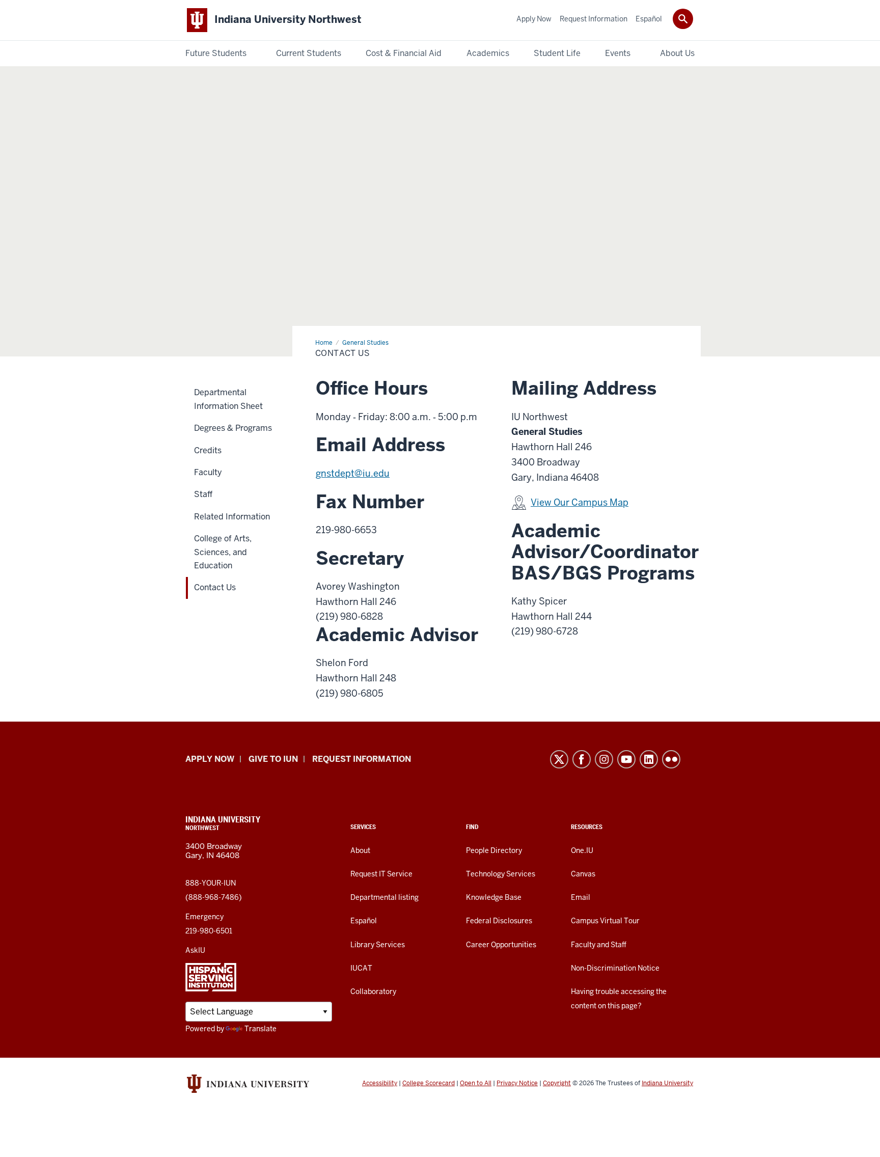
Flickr (671, 759)
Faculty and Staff (598, 944)
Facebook (581, 759)
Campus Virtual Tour (605, 920)
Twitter (559, 759)
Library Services (377, 944)
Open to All (475, 1083)
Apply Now (209, 759)
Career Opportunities (501, 944)
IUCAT (361, 968)
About (360, 850)
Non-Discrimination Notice (615, 968)
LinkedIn (649, 759)
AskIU (195, 950)
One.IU (582, 850)
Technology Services (500, 873)
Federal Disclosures (499, 920)
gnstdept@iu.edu (353, 473)
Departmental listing (384, 897)
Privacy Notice (517, 1083)
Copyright (557, 1083)
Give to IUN (273, 759)
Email (580, 897)
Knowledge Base (493, 897)
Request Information (361, 759)
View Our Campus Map (579, 502)
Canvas (583, 873)
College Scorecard (428, 1083)
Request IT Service (381, 873)
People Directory (494, 850)
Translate (260, 1028)
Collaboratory (373, 991)
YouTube (626, 759)
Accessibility (379, 1083)
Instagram (604, 759)
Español (363, 920)
